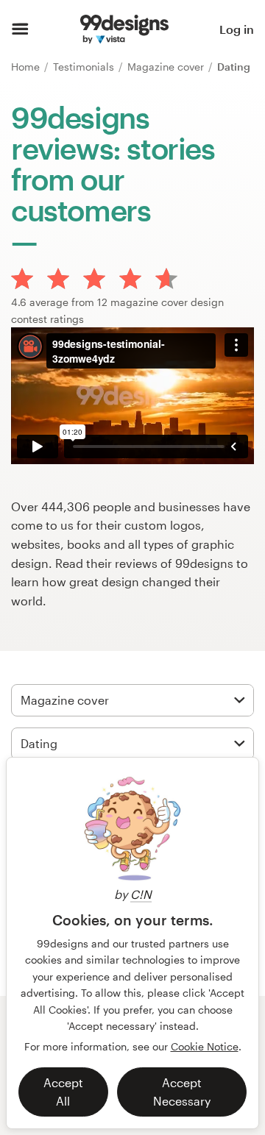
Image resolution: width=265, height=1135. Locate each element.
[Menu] (20, 29)
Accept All (63, 1092)
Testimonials (85, 66)
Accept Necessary (182, 1092)
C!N (141, 894)
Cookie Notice (205, 1046)
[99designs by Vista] (124, 29)
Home (27, 66)
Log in (236, 29)
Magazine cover (167, 66)
